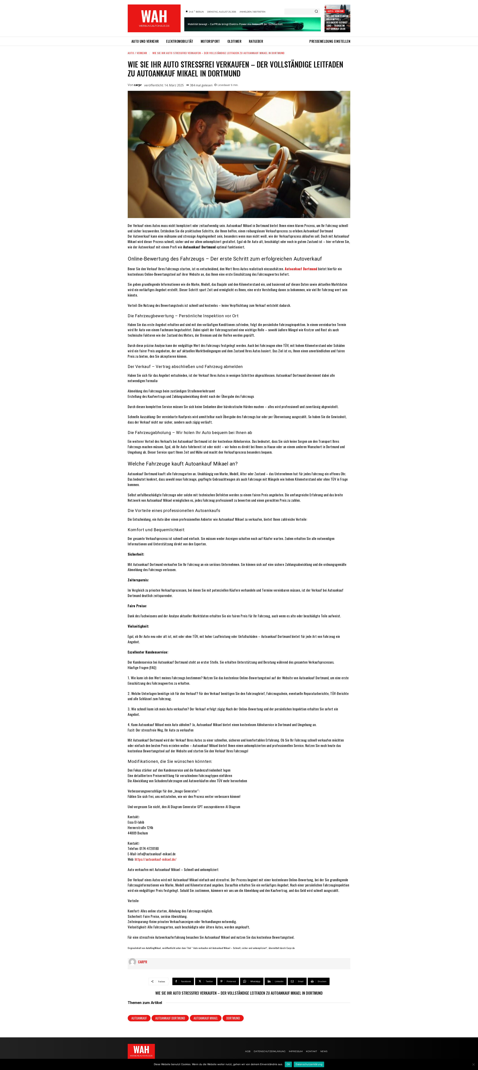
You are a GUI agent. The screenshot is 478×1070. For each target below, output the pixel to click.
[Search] (316, 12)
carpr (138, 85)
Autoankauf (139, 1018)
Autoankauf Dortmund (170, 1018)
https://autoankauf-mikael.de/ (156, 859)
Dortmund (233, 1018)
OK (288, 1064)
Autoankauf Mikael (206, 1018)
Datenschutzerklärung (309, 1064)
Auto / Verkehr (335, 11)
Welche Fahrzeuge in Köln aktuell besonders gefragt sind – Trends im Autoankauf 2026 (337, 22)
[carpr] (133, 962)
